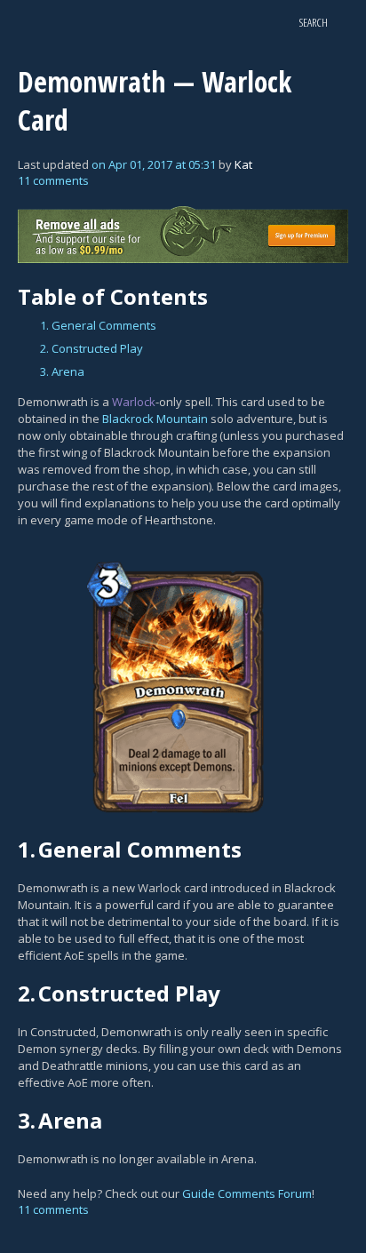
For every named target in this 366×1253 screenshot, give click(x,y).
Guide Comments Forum (247, 1193)
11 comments (53, 180)
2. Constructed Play (91, 348)
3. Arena (62, 371)
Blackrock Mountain (155, 419)
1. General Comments (98, 325)
